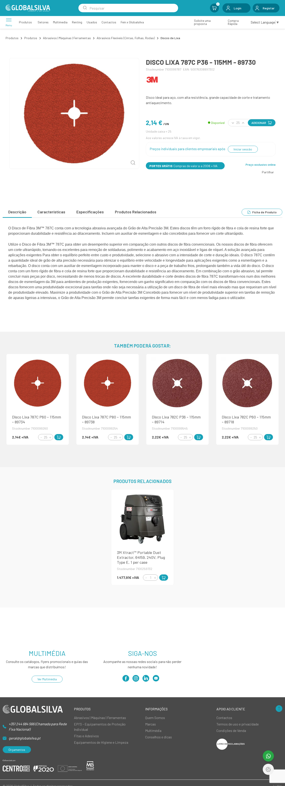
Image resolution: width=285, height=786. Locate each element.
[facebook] (125, 680)
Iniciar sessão (243, 149)
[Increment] (50, 437)
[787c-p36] (74, 113)
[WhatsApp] (268, 756)
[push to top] (279, 709)
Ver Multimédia (47, 679)
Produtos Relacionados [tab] (135, 211)
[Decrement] (41, 437)
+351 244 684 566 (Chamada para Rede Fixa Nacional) (38, 726)
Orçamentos (16, 750)
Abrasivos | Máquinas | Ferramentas (67, 38)
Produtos (12, 38)
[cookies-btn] (268, 769)
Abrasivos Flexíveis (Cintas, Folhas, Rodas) (126, 38)
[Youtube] (156, 680)
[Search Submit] (85, 8)
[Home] (28, 8)
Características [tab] (51, 211)
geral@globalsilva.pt (25, 738)
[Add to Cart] (58, 437)
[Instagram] (135, 680)
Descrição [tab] (17, 211)
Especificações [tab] (90, 211)
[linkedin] (145, 680)
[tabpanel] (142, 263)
